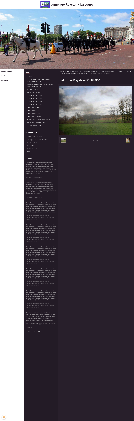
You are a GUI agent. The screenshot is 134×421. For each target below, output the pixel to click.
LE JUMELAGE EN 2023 (34, 104)
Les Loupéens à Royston (34, 137)
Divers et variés (32, 149)
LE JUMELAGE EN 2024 (34, 101)
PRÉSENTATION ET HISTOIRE (36, 122)
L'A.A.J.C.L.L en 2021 (33, 110)
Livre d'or (4, 80)
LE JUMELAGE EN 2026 (34, 95)
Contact (4, 76)
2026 (28, 152)
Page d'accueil (6, 71)
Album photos (71, 71)
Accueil (61, 71)
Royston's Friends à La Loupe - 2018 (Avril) (116, 71)
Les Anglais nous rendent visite (89, 71)
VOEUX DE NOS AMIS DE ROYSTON (38, 119)
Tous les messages (34, 332)
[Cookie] (4, 417)
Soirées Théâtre (32, 143)
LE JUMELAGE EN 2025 (34, 98)
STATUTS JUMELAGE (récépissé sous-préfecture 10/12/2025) (39, 80)
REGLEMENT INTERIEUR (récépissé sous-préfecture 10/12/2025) (40, 85)
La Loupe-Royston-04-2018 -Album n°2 (75, 73)
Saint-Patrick (31, 146)
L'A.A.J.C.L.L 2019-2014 (34, 116)
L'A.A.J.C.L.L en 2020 (33, 113)
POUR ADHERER (32, 89)
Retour (95, 140)
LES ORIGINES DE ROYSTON (36, 125)
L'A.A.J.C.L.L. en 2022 (33, 107)
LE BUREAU (30, 76)
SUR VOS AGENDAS (33, 92)
